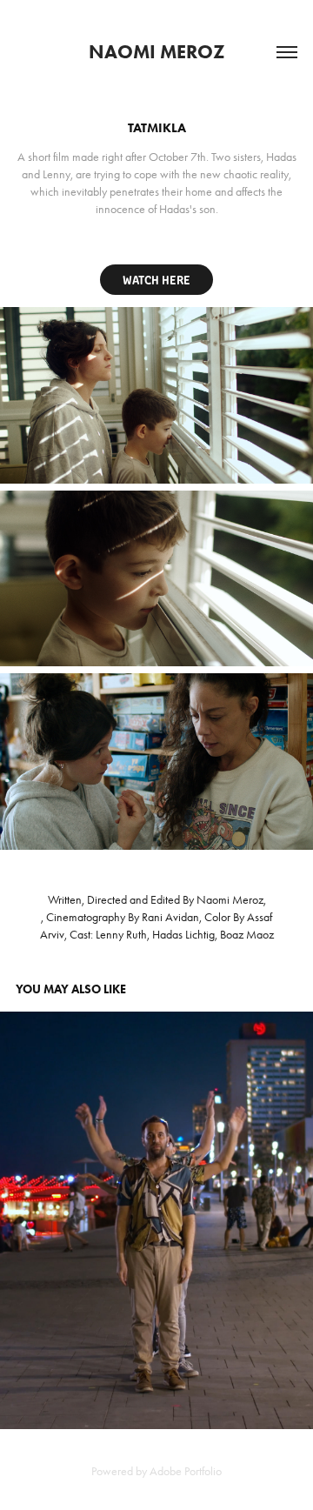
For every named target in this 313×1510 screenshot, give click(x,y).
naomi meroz (157, 51)
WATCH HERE (156, 279)
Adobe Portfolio (186, 1471)
